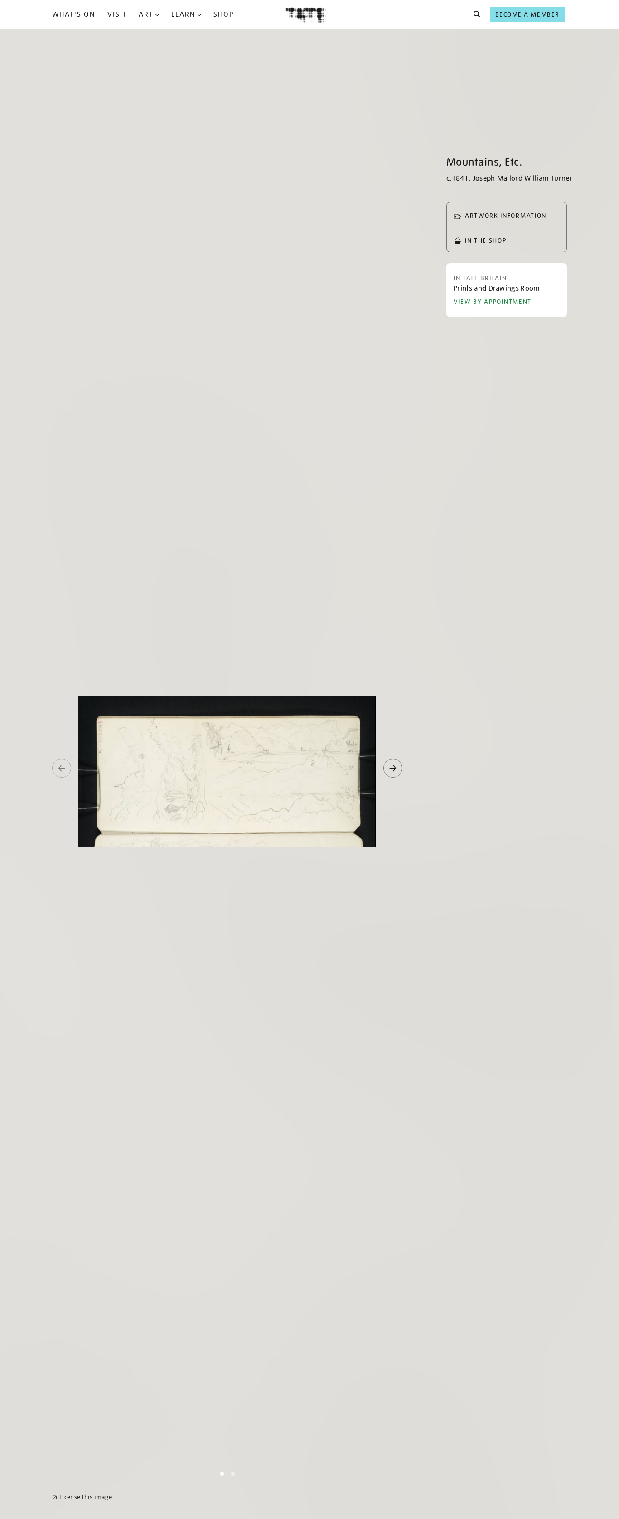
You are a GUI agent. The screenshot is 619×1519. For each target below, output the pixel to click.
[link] (82, 1497)
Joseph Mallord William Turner (522, 178)
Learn (183, 14)
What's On (74, 14)
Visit (117, 14)
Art (146, 14)
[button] (474, 14)
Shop (223, 14)
